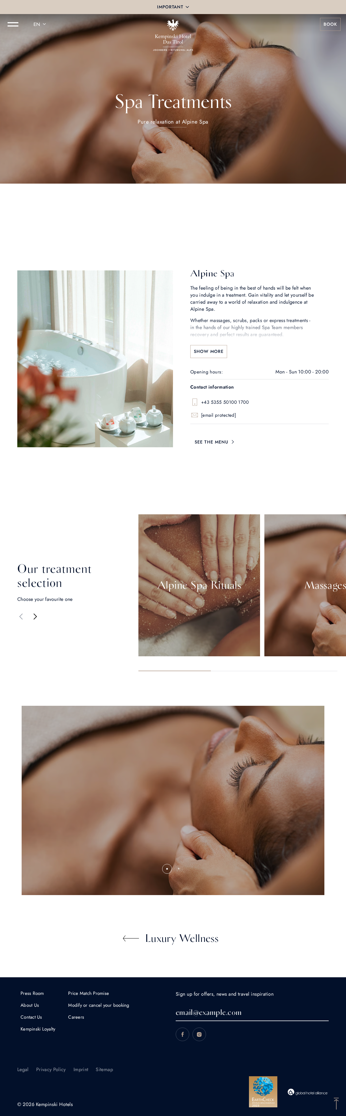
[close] (187, 7)
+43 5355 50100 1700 (225, 402)
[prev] (21, 617)
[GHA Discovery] (308, 1092)
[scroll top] (336, 1103)
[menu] (13, 24)
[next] (35, 617)
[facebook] (182, 1034)
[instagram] (199, 1034)
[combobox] (40, 24)
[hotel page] (173, 24)
